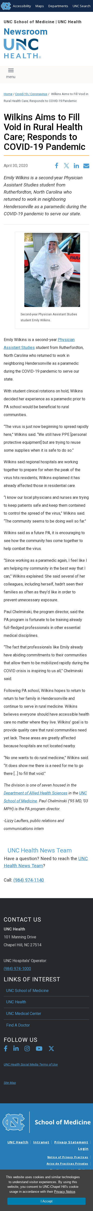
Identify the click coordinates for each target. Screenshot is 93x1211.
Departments (58, 6)
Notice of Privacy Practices (67, 1157)
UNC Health (70, 22)
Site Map (10, 1083)
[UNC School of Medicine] (46, 1122)
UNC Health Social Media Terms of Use (31, 1064)
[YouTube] (39, 1049)
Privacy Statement (71, 1142)
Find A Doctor (18, 1025)
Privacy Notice (64, 1191)
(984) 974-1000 (17, 968)
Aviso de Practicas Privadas (67, 1163)
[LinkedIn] (16, 1049)
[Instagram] (27, 1049)
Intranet (41, 1142)
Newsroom (26, 32)
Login (83, 1148)
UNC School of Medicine (29, 22)
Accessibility (22, 6)
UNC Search (82, 6)
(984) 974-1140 (28, 880)
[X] (51, 1049)
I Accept (47, 1201)
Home (8, 94)
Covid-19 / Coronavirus (31, 94)
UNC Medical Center (23, 1013)
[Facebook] (5, 1049)
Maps (39, 6)
